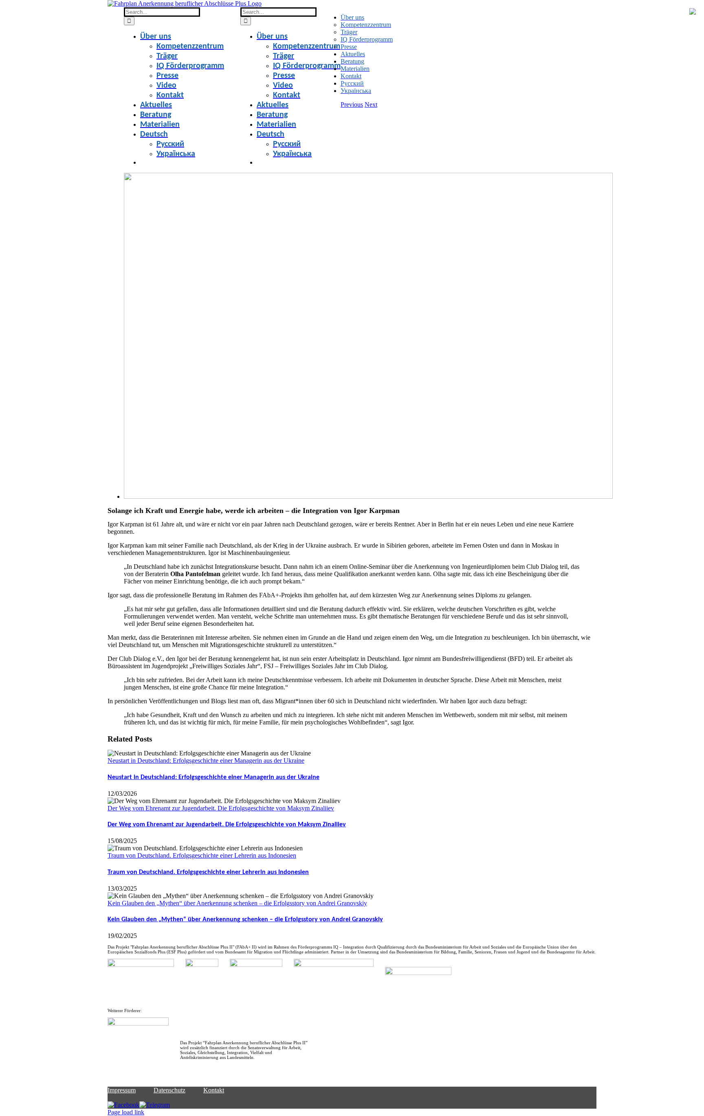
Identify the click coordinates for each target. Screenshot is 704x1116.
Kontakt (213, 1090)
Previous (352, 104)
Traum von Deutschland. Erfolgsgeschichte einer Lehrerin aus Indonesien (202, 855)
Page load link (126, 1112)
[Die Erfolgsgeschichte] (368, 496)
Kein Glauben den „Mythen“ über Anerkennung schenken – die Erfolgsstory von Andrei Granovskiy (237, 903)
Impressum (122, 1090)
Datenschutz (169, 1090)
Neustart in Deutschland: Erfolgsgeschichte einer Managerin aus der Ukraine (206, 760)
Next (371, 104)
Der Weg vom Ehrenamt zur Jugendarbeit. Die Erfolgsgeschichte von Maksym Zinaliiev (221, 808)
